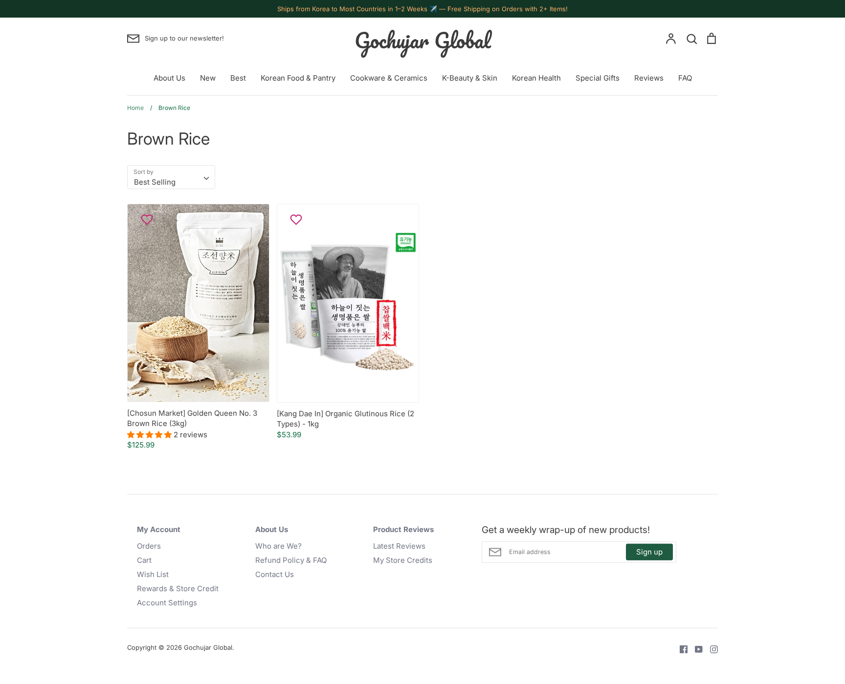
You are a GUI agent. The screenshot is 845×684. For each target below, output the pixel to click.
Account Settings (167, 602)
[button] (150, 434)
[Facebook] (680, 648)
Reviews (649, 78)
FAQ (685, 78)
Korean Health (536, 78)
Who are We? (278, 546)
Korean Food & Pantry (298, 78)
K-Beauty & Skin (469, 78)
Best (238, 78)
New (208, 78)
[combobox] (171, 177)
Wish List (153, 574)
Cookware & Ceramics (388, 78)
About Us (169, 78)
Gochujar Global (423, 40)
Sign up (649, 551)
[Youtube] (695, 648)
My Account (158, 529)
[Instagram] (710, 648)
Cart (144, 560)
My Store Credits (402, 560)
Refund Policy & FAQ (291, 560)
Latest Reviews (399, 546)
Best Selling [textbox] (155, 182)
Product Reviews (403, 529)
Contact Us (274, 574)
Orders (149, 546)
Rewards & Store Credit (178, 588)
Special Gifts (598, 78)
